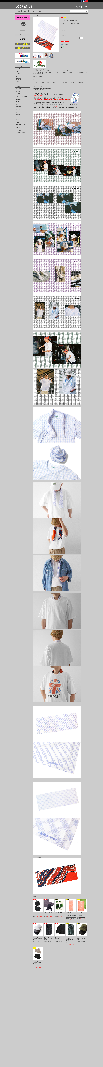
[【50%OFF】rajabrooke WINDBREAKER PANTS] (71, 929)
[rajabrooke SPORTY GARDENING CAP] (49, 905)
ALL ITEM (18, 68)
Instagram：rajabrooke (37, 76)
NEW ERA (18, 109)
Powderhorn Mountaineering (21, 116)
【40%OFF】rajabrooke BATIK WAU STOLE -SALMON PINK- (71, 914)
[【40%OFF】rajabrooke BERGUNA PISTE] (60, 929)
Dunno (17, 98)
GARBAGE (18, 101)
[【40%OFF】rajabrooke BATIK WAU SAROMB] (82, 905)
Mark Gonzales (19, 106)
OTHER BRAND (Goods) (21, 130)
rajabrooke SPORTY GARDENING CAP (48, 913)
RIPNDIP (17, 121)
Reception (18, 119)
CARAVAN (18, 91)
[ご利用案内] (25, 11)
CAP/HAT (17, 76)
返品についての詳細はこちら (66, 44)
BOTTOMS (18, 73)
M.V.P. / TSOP (18, 107)
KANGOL (17, 104)
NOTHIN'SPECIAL (19, 111)
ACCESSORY (18, 79)
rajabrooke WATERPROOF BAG (37, 913)
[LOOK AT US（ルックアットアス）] (24, 7)
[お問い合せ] (32, 11)
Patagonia (18, 114)
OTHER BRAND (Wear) (20, 132)
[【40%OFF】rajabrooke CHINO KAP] (82, 929)
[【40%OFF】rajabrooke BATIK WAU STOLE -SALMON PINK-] (71, 905)
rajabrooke (18, 117)
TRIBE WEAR (18, 127)
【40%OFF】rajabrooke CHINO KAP (81, 938)
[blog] (40, 11)
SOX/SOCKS (18, 78)
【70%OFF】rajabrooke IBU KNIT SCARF (37, 962)
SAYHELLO (18, 122)
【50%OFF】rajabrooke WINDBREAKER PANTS (69, 939)
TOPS (37, 15)
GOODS (17, 81)
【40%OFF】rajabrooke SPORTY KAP (37, 938)
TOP (33, 15)
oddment (17, 112)
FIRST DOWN (18, 99)
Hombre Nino (18, 103)
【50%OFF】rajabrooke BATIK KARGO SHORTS (48, 938)
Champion (18, 93)
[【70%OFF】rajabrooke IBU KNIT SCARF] (38, 953)
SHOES (17, 74)
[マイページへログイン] (72, 7)
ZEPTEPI (17, 129)
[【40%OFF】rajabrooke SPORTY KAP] (38, 929)
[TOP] (18, 11)
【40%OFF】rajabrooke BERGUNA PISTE (60, 938)
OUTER (17, 70)
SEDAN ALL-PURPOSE (20, 124)
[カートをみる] (85, 7)
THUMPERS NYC (19, 125)
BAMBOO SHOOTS (20, 88)
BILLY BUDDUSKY (19, 90)
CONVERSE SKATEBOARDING (22, 96)
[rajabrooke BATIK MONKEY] (60, 905)
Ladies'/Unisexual (19, 83)
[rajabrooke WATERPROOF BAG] (38, 905)
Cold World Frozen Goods (21, 94)
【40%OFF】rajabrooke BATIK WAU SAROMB (81, 914)
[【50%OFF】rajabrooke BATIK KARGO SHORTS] (49, 929)
